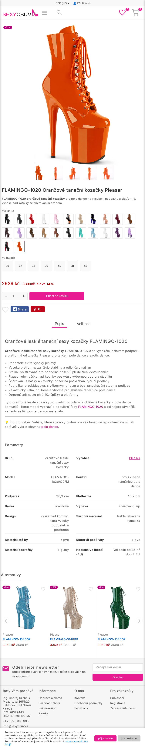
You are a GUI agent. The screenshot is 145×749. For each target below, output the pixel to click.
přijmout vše (105, 738)
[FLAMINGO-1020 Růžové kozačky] (56, 224)
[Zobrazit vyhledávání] (58, 12)
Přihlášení (83, 3)
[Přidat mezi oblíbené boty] (5, 309)
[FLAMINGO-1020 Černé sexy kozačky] (7, 224)
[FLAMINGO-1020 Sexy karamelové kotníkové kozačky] (44, 237)
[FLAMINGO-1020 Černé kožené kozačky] (68, 237)
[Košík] (135, 13)
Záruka (43, 713)
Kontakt (79, 698)
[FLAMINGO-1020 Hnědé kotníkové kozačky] (31, 237)
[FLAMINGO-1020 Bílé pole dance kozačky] (105, 237)
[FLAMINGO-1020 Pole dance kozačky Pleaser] (19, 224)
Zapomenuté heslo (123, 708)
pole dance (49, 427)
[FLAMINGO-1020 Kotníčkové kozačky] (93, 237)
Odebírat (118, 677)
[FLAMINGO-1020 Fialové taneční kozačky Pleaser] (117, 237)
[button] (43, 589)
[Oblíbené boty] (122, 13)
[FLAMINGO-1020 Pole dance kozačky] (81, 237)
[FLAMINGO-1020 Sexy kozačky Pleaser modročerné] (93, 224)
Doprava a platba (50, 698)
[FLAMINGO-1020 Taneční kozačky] (7, 251)
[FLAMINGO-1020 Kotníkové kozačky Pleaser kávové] (7, 237)
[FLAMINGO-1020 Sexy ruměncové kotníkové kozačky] (105, 224)
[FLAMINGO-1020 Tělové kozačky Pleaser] (81, 224)
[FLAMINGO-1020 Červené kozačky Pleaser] (31, 224)
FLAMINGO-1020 (90, 407)
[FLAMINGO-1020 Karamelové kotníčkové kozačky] (56, 237)
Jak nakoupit (48, 708)
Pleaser (134, 458)
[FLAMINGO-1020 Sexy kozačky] (68, 224)
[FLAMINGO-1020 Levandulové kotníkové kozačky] (19, 237)
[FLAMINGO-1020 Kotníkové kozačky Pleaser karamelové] (130, 224)
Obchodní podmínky (88, 703)
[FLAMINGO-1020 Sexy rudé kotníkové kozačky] (117, 224)
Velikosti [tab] (83, 324)
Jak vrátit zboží (49, 703)
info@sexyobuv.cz (16, 726)
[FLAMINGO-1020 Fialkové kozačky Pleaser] (130, 237)
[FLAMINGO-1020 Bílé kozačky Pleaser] (44, 224)
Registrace (118, 703)
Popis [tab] (59, 324)
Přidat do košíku (57, 296)
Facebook (81, 708)
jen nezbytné (129, 738)
